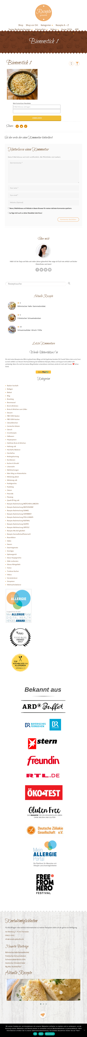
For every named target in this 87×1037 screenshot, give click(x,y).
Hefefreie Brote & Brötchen (16, 443)
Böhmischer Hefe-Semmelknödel (17, 952)
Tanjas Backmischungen (19, 29)
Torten (9, 568)
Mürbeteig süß (12, 480)
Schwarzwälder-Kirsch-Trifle (15, 959)
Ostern (9, 490)
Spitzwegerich (12, 554)
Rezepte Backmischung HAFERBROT (19, 514)
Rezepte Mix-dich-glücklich (16, 531)
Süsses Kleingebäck (13, 564)
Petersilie (10, 494)
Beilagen (10, 389)
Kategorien (46, 25)
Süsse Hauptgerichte (14, 558)
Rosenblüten (11, 537)
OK (35, 1034)
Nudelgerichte (12, 483)
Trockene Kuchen (13, 571)
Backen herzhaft (12, 386)
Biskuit (9, 392)
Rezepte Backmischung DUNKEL (18, 510)
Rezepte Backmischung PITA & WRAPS (20, 517)
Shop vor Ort (32, 25)
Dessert (10, 413)
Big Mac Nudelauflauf (13, 966)
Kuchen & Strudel (13, 463)
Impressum (67, 33)
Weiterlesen (50, 1034)
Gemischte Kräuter (13, 426)
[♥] (42, 1014)
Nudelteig (10, 487)
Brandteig (10, 399)
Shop (20, 25)
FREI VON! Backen (13, 416)
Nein (41, 1034)
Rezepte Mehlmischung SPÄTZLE (18, 527)
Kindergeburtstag (13, 456)
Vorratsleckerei (12, 578)
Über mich (52, 33)
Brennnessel (11, 402)
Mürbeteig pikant (13, 477)
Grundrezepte (12, 433)
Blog (8, 396)
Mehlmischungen (13, 470)
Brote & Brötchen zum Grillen (17, 409)
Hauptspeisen (11, 440)
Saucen (9, 544)
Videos (53, 29)
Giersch (9, 430)
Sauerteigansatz (12, 548)
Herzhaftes (11, 453)
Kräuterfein (40, 29)
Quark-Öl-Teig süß (13, 500)
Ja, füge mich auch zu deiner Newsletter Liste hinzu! (25, 213)
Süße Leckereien (12, 561)
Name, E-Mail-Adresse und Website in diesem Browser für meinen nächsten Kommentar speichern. (41, 208)
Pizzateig (10, 497)
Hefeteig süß (11, 446)
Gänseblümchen (12, 423)
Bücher (17, 33)
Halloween (10, 436)
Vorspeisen (11, 581)
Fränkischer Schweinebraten (15, 956)
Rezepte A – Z (62, 25)
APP (77, 29)
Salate (9, 541)
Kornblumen (11, 460)
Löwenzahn (11, 467)
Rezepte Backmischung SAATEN (18, 524)
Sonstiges (10, 551)
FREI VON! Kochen (13, 419)
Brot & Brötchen (12, 406)
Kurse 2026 (66, 29)
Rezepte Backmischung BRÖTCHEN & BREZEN (23, 504)
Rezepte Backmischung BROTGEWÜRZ (20, 507)
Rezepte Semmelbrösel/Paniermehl (19, 534)
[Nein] (84, 1030)
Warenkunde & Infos (33, 33)
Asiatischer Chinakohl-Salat (15, 963)
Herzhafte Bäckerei (13, 450)
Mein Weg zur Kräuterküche (16, 473)
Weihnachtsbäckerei (14, 585)
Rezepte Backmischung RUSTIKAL (18, 521)
